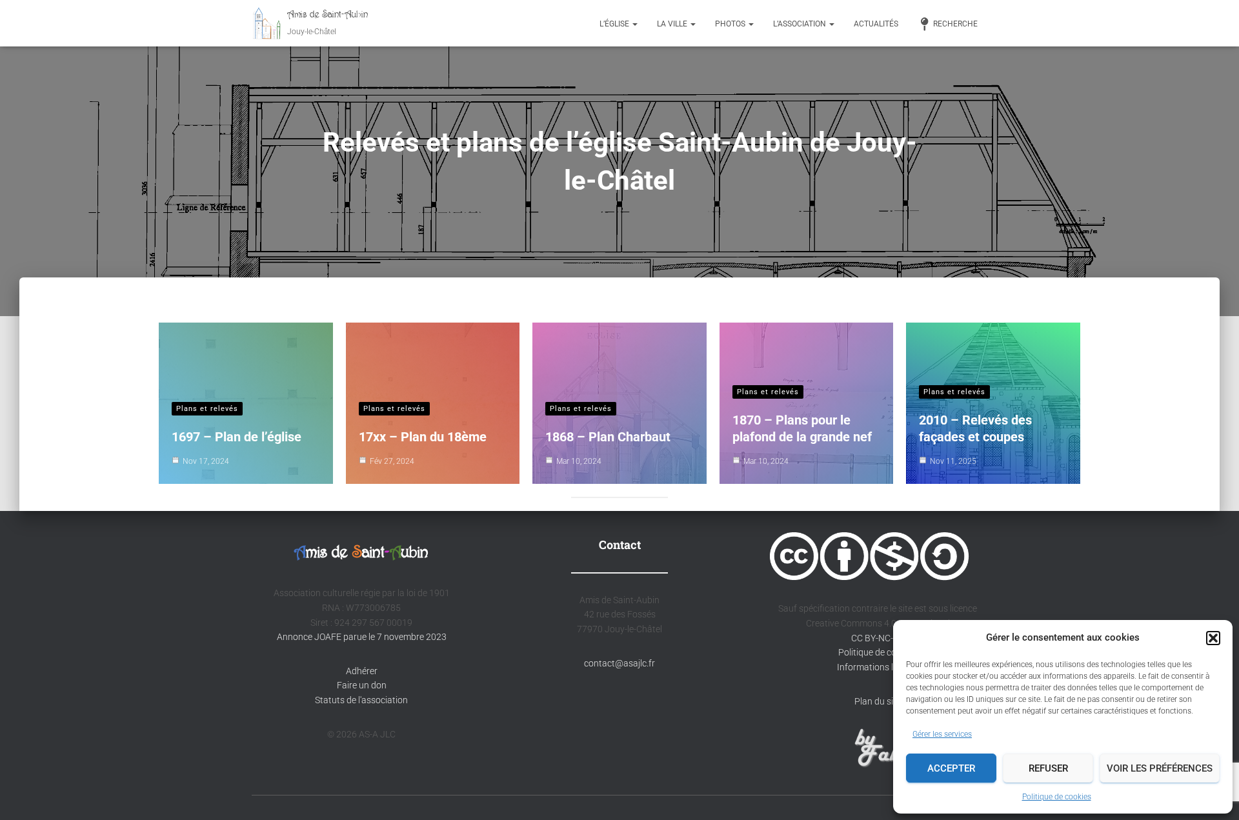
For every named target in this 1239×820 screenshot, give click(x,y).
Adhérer (362, 671)
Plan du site (877, 701)
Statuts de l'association (361, 700)
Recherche (955, 23)
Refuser (1048, 768)
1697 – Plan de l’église (236, 437)
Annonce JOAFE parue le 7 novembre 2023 (362, 637)
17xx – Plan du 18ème (423, 437)
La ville (673, 23)
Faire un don (362, 685)
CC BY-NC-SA (876, 638)
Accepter (951, 768)
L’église (615, 23)
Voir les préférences (1160, 768)
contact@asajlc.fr (619, 663)
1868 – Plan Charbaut (607, 437)
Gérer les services (942, 734)
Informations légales (878, 667)
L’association (800, 23)
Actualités (876, 23)
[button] (1213, 638)
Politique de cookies (1056, 796)
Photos (731, 23)
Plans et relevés (207, 409)
